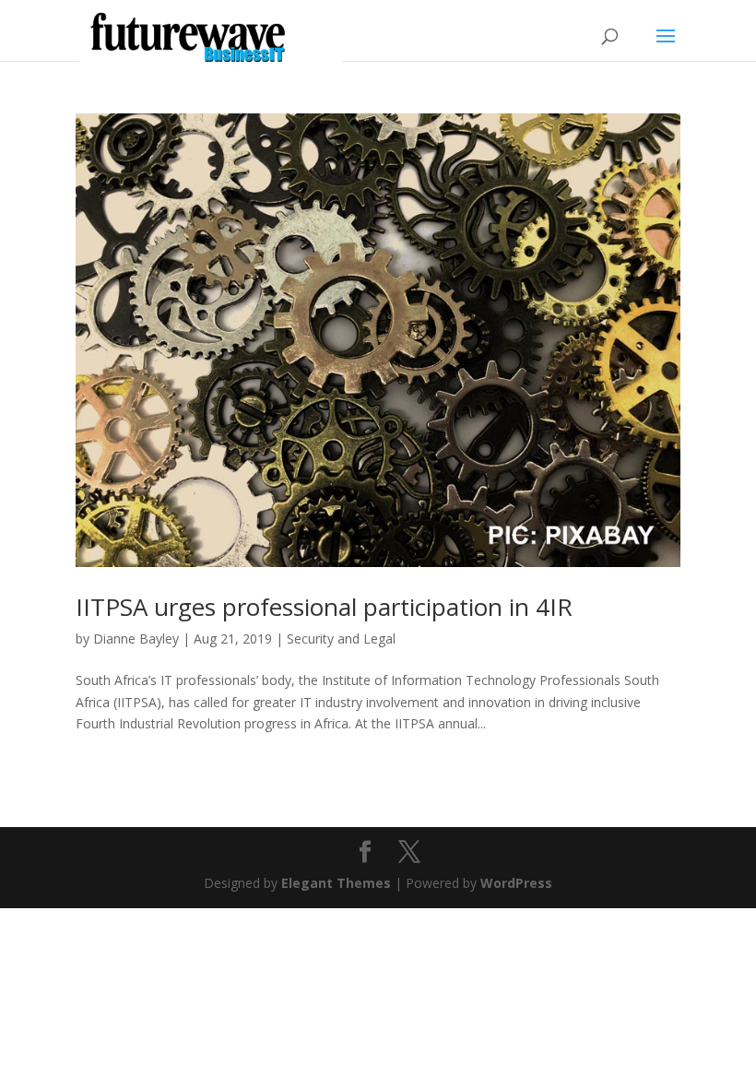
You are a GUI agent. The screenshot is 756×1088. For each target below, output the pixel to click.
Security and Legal (341, 638)
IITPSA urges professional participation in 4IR (324, 606)
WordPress (516, 883)
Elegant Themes (336, 883)
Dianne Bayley (136, 638)
